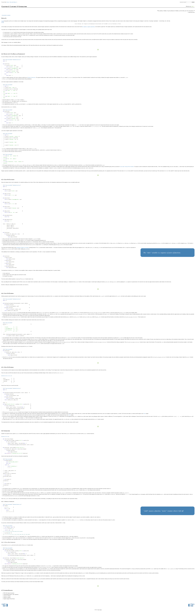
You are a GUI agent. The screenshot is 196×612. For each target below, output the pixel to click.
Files (144, 413)
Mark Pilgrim (100, 609)
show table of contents (6, 15)
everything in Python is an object (22, 247)
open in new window (9, 59)
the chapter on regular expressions (88, 26)
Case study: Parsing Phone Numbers (127, 166)
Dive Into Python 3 (13, 2)
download (16, 59)
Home (8, 2)
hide (4, 59)
